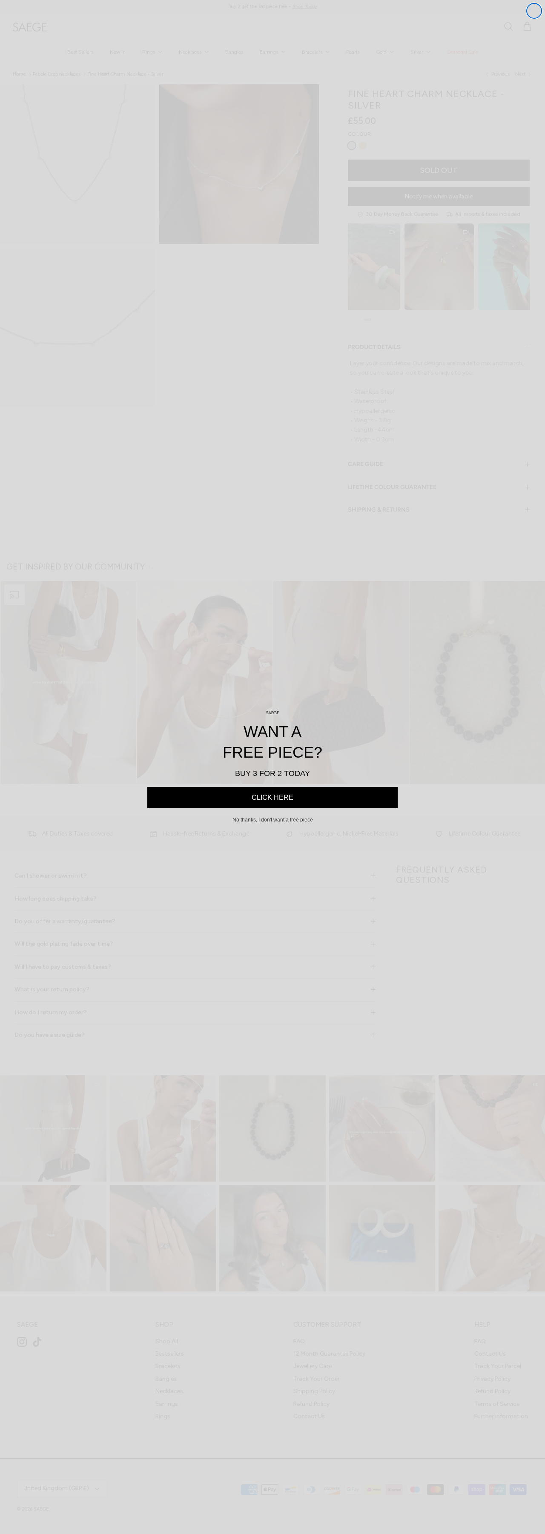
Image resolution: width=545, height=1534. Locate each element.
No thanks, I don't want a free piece (272, 820)
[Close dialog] (534, 10)
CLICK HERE (272, 797)
